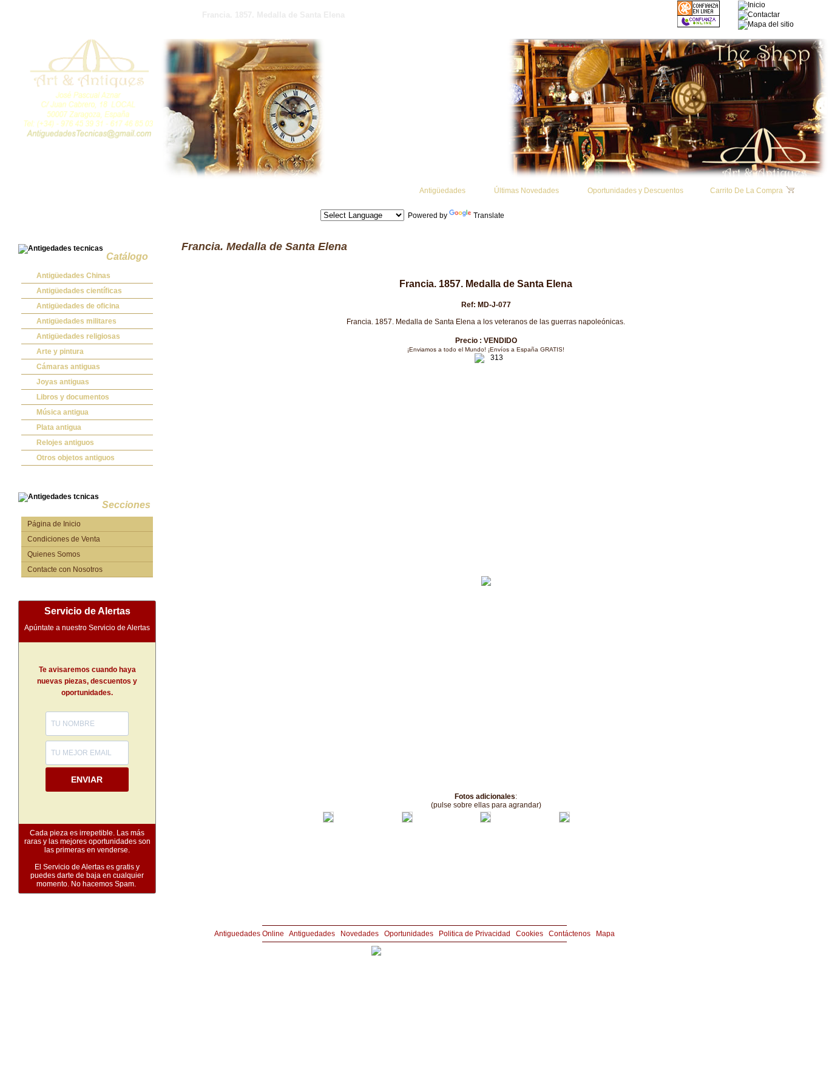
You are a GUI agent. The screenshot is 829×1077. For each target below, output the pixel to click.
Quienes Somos (53, 554)
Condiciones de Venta (63, 539)
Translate (488, 215)
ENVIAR (87, 779)
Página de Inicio (54, 524)
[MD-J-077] (328, 820)
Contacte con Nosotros (65, 569)
